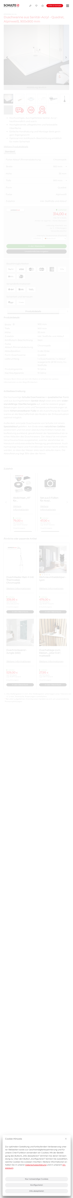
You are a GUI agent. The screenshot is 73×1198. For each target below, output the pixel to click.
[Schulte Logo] (11, 5)
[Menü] (67, 5)
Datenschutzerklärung (35, 1165)
